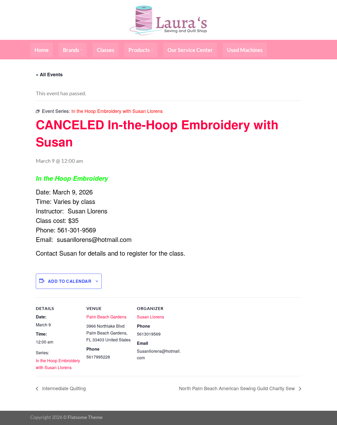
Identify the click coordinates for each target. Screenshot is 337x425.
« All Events (49, 74)
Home (41, 50)
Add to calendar (69, 281)
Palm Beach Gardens (106, 317)
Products (139, 50)
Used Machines (245, 50)
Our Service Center (190, 50)
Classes (105, 50)
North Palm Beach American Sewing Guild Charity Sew (237, 388)
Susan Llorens (150, 317)
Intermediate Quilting (63, 388)
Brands (71, 50)
